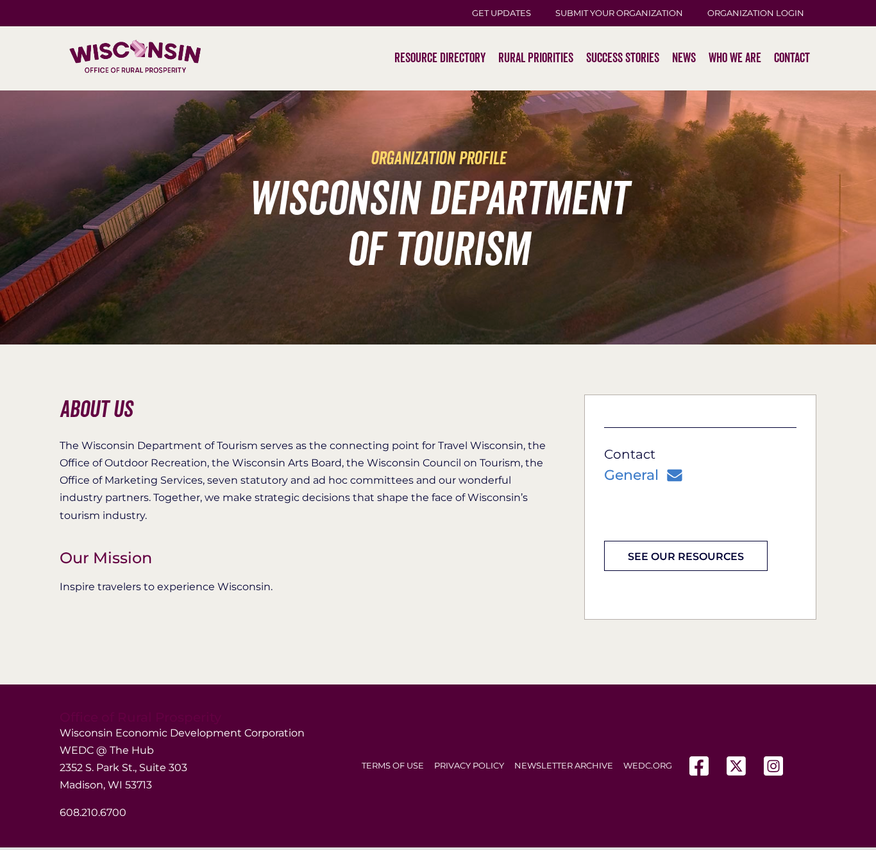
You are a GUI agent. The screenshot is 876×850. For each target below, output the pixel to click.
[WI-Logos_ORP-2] (135, 16)
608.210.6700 (93, 812)
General (631, 475)
